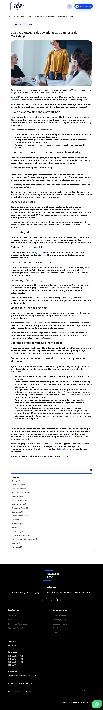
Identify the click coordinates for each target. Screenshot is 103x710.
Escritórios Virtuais (21, 492)
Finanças (17, 547)
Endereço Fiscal (20, 508)
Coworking (16, 100)
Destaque (17, 519)
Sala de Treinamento (22, 535)
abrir (68, 436)
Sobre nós (12, 615)
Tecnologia (17, 496)
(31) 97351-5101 (15, 661)
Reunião (17, 527)
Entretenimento (20, 488)
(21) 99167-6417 (15, 664)
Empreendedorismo (22, 516)
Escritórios (20, 16)
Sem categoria (19, 485)
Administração (20, 504)
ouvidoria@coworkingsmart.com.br (23, 675)
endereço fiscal (36, 252)
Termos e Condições (16, 628)
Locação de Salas (60, 623)
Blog (10, 619)
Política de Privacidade (17, 623)
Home (10, 16)
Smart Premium (59, 615)
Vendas (16, 543)
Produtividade (19, 500)
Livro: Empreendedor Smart (24, 539)
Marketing (17, 523)
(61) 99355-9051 (15, 655)
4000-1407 (13, 645)
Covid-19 (16, 481)
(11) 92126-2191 (15, 658)
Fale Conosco (58, 628)
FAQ (55, 632)
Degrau (69, 702)
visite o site (61, 449)
